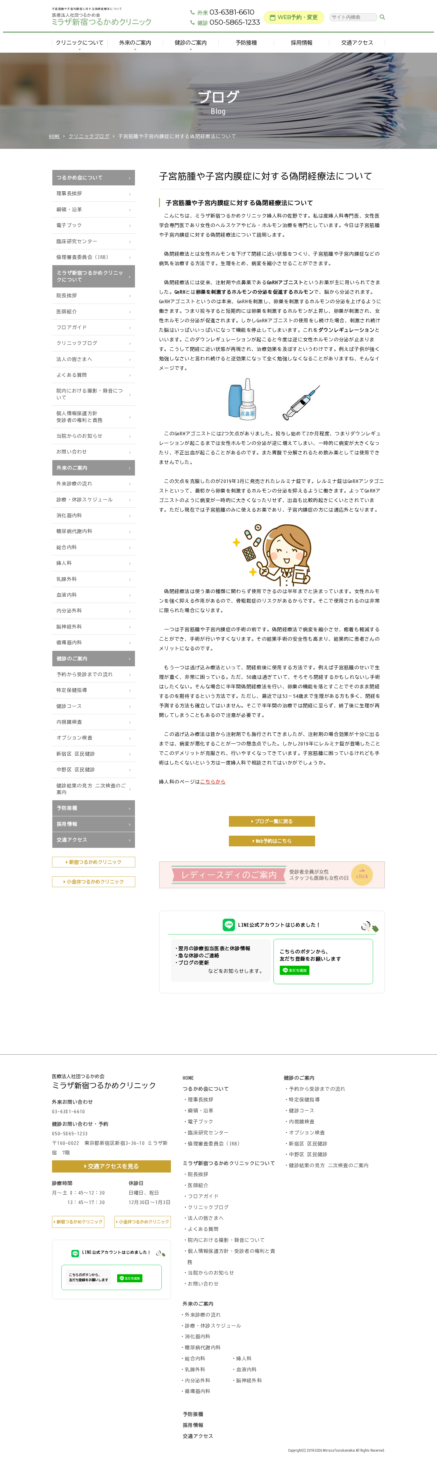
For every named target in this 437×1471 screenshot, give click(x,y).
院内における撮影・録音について (89, 394)
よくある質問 (71, 375)
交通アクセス (357, 42)
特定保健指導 (71, 690)
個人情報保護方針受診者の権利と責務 (79, 416)
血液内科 (66, 595)
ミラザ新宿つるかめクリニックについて (90, 276)
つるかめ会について (80, 177)
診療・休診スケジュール (84, 499)
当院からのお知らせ (79, 436)
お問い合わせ (71, 451)
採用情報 (301, 42)
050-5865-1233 (228, 22)
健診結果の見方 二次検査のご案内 (91, 789)
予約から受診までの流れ (84, 674)
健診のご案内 (191, 42)
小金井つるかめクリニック (95, 881)
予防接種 (246, 42)
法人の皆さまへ (74, 359)
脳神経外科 (69, 626)
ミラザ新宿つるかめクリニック (104, 1085)
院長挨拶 (66, 295)
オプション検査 (74, 737)
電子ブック (69, 225)
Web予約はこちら (274, 841)
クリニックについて (80, 42)
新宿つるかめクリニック (95, 862)
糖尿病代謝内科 (74, 531)
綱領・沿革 (69, 209)
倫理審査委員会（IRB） (83, 257)
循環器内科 (69, 642)
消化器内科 (69, 515)
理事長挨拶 (69, 193)
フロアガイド (71, 327)
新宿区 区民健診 (75, 753)
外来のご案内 (135, 42)
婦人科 (64, 563)
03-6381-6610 (225, 12)
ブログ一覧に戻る (274, 821)
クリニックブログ (89, 136)
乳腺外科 (66, 579)
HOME (54, 136)
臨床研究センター (77, 241)
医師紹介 (66, 311)
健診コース (69, 706)
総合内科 (66, 547)
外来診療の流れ (74, 483)
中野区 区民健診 (75, 769)
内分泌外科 (69, 610)
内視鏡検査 (69, 722)
